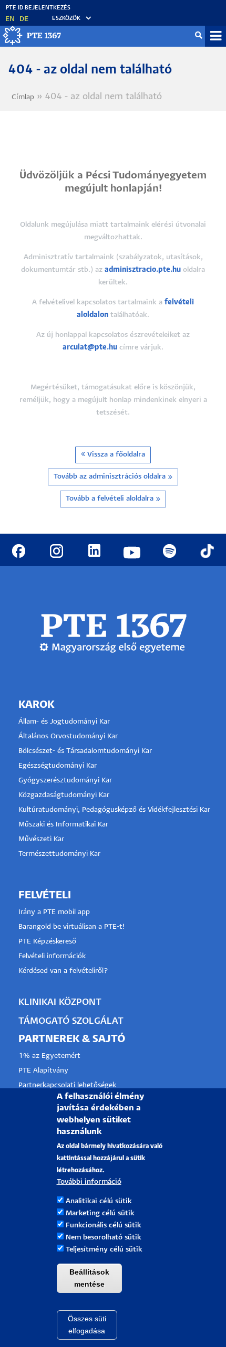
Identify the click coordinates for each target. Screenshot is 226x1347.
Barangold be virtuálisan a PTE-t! (71, 927)
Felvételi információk (52, 956)
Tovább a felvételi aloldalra (109, 498)
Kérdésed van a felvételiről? (63, 971)
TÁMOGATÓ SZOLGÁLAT (71, 1021)
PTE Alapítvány (43, 1070)
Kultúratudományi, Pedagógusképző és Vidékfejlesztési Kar (114, 810)
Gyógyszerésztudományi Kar (65, 780)
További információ (89, 1182)
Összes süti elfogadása (87, 1324)
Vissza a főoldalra (115, 454)
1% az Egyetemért (49, 1056)
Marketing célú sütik (100, 1213)
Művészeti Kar (41, 839)
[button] (67, 18)
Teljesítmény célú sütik (104, 1249)
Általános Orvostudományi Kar (68, 736)
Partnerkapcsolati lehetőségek (67, 1085)
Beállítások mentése (89, 1278)
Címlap (23, 97)
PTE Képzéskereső (47, 941)
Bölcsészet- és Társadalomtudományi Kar (85, 751)
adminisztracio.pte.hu (143, 270)
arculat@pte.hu (90, 347)
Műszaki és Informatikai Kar (63, 824)
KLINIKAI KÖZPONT (59, 1002)
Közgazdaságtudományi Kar (63, 795)
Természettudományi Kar (60, 854)
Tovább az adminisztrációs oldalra (110, 476)
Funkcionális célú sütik (103, 1225)
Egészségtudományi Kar (57, 765)
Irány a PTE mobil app (55, 912)
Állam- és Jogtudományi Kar (64, 721)
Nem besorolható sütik (103, 1237)
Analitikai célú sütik (99, 1201)
